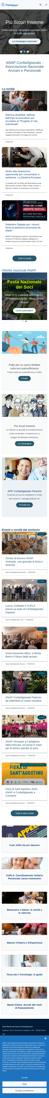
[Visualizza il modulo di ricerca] (40, 5)
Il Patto (24, 378)
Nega (24, 1084)
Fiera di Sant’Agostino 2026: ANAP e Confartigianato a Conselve (21, 792)
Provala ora (24, 505)
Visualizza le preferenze (24, 1091)
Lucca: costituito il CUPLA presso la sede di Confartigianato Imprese (24, 609)
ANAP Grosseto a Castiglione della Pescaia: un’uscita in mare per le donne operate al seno (23, 745)
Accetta (24, 1078)
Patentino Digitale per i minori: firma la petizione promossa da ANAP (23, 227)
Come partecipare (24, 310)
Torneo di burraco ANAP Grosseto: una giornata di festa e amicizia (24, 561)
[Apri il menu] (46, 5)
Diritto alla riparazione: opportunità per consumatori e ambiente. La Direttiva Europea (23, 174)
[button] (45, 1038)
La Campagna (24, 443)
